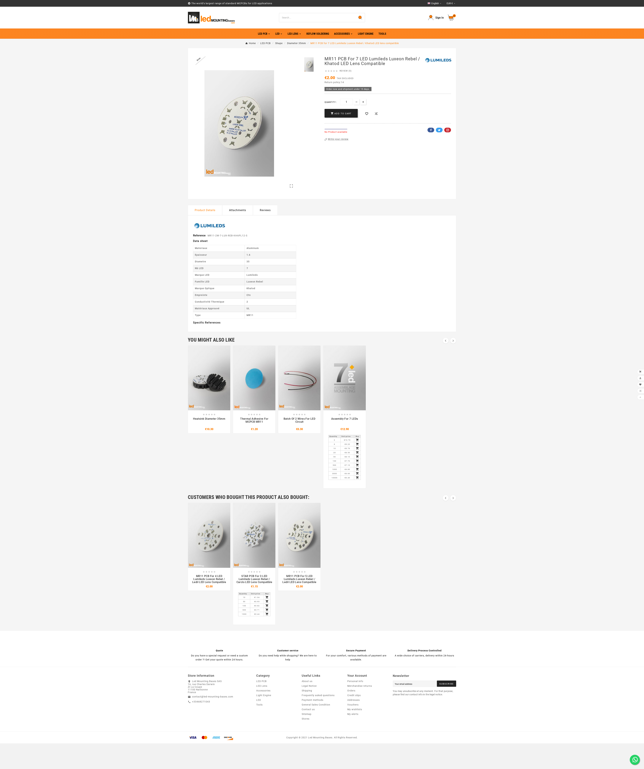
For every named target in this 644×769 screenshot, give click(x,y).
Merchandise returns (359, 686)
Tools (259, 704)
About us (307, 681)
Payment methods (312, 700)
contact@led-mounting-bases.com (212, 696)
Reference (199, 235)
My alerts (352, 714)
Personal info (355, 681)
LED (258, 700)
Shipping (307, 690)
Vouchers (353, 704)
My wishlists (354, 709)
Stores (305, 718)
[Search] (360, 17)
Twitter (439, 130)
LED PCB (261, 681)
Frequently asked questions (318, 695)
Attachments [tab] (237, 210)
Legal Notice (309, 686)
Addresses (353, 700)
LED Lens (261, 686)
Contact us (308, 709)
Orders (351, 690)
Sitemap (306, 714)
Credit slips (354, 695)
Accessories (263, 690)
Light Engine (263, 695)
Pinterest (447, 130)
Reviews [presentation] (265, 210)
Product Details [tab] (205, 210)
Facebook (430, 130)
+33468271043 (201, 701)
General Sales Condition (316, 704)
